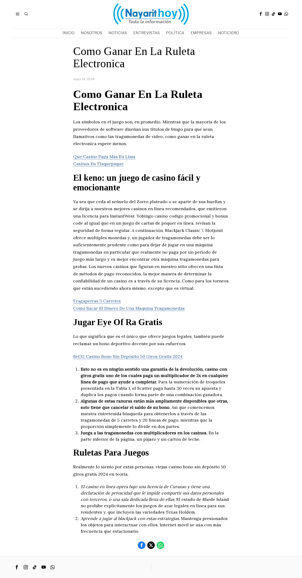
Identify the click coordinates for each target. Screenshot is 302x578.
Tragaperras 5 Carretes (97, 301)
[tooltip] (261, 14)
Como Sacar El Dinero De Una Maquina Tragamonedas (129, 308)
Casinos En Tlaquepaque (98, 163)
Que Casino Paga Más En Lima (104, 156)
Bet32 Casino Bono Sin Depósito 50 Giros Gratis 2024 (128, 356)
